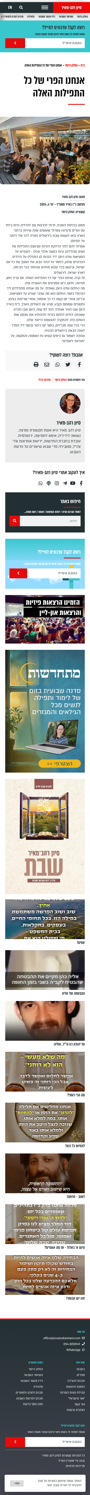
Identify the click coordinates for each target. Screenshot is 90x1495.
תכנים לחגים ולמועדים (13, 17)
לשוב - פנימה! (76, 1196)
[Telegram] (65, 481)
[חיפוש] (14, 521)
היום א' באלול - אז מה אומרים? (64, 1247)
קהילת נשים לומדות (72, 1393)
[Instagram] (56, 481)
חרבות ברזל (45, 380)
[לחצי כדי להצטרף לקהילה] (45, 711)
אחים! (81, 942)
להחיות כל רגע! (75, 1146)
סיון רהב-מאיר (71, 7)
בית (83, 65)
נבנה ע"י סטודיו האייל (71, 1461)
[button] (45, 7)
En (10, 7)
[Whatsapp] (40, 481)
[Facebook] (81, 481)
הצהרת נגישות (76, 1410)
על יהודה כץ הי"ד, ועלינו (69, 1044)
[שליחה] (15, 43)
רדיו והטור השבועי (46, 17)
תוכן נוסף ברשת (33, 1404)
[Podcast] (48, 481)
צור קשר (79, 1404)
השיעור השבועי (66, 17)
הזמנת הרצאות (75, 1387)
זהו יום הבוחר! (75, 1298)
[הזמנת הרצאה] (45, 619)
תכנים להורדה (76, 1381)
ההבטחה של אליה (73, 993)
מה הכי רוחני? (76, 1095)
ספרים (81, 1375)
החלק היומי (82, 17)
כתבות (81, 1369)
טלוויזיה (31, 17)
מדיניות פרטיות (75, 1466)
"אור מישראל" (76, 1398)
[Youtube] (73, 481)
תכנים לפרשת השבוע (29, 1398)
